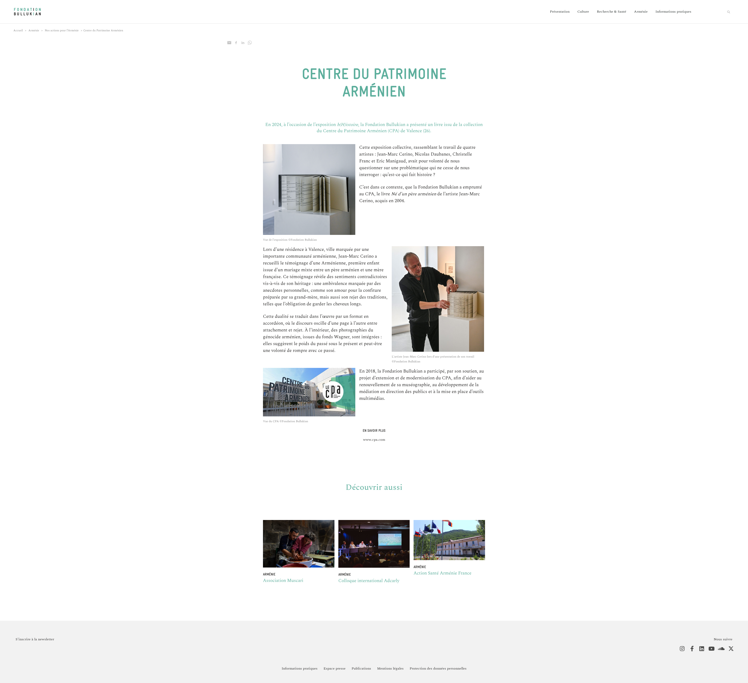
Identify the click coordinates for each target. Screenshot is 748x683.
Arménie (641, 11)
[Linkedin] (699, 648)
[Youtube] (709, 648)
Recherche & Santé (611, 11)
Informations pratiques (673, 11)
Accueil (18, 30)
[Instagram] (680, 648)
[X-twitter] (729, 648)
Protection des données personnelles (438, 668)
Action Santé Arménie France (442, 573)
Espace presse (335, 668)
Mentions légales (390, 668)
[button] (728, 12)
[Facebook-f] (690, 648)
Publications (361, 668)
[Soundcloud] (719, 648)
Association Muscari (283, 580)
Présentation (560, 11)
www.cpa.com (374, 439)
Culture (583, 11)
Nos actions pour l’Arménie (62, 30)
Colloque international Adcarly (368, 580)
